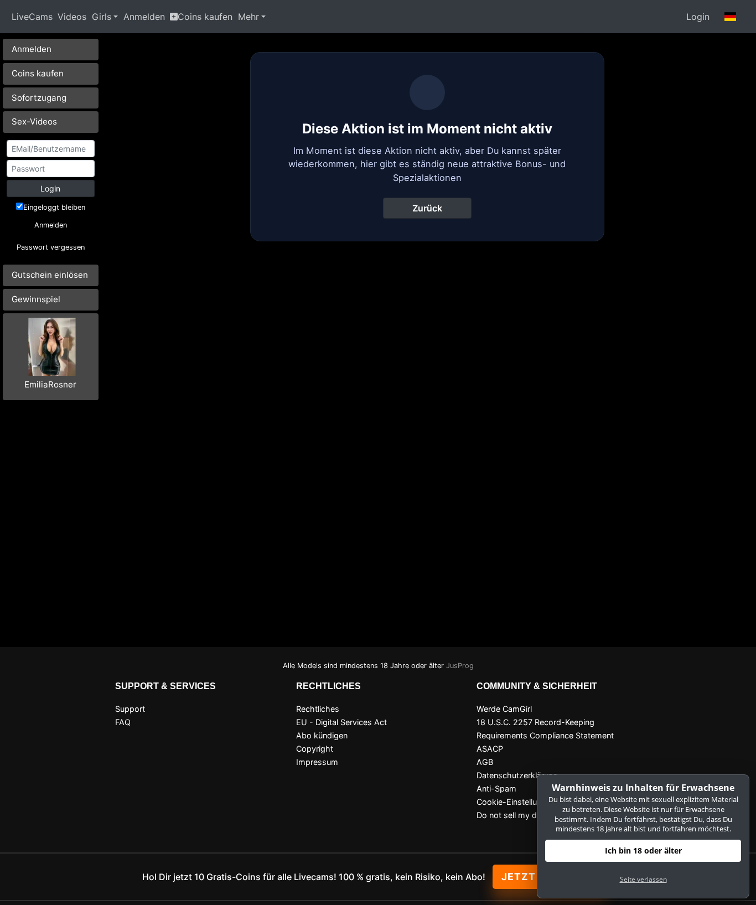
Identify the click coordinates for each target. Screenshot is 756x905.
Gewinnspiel (36, 299)
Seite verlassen (643, 879)
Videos (72, 16)
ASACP (490, 748)
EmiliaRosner (50, 384)
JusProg (460, 665)
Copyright (314, 748)
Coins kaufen (205, 16)
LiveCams (32, 16)
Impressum (317, 762)
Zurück (427, 208)
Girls (101, 16)
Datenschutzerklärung (517, 775)
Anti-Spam (496, 788)
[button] (730, 16)
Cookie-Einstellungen (516, 801)
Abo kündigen (322, 735)
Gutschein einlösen (50, 275)
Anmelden (144, 16)
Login (698, 16)
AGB (485, 762)
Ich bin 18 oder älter (643, 850)
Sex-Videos (34, 121)
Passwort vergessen (51, 247)
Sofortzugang (39, 97)
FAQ (123, 722)
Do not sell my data (512, 815)
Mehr (248, 16)
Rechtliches (317, 708)
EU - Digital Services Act (341, 722)
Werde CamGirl (504, 708)
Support (130, 708)
